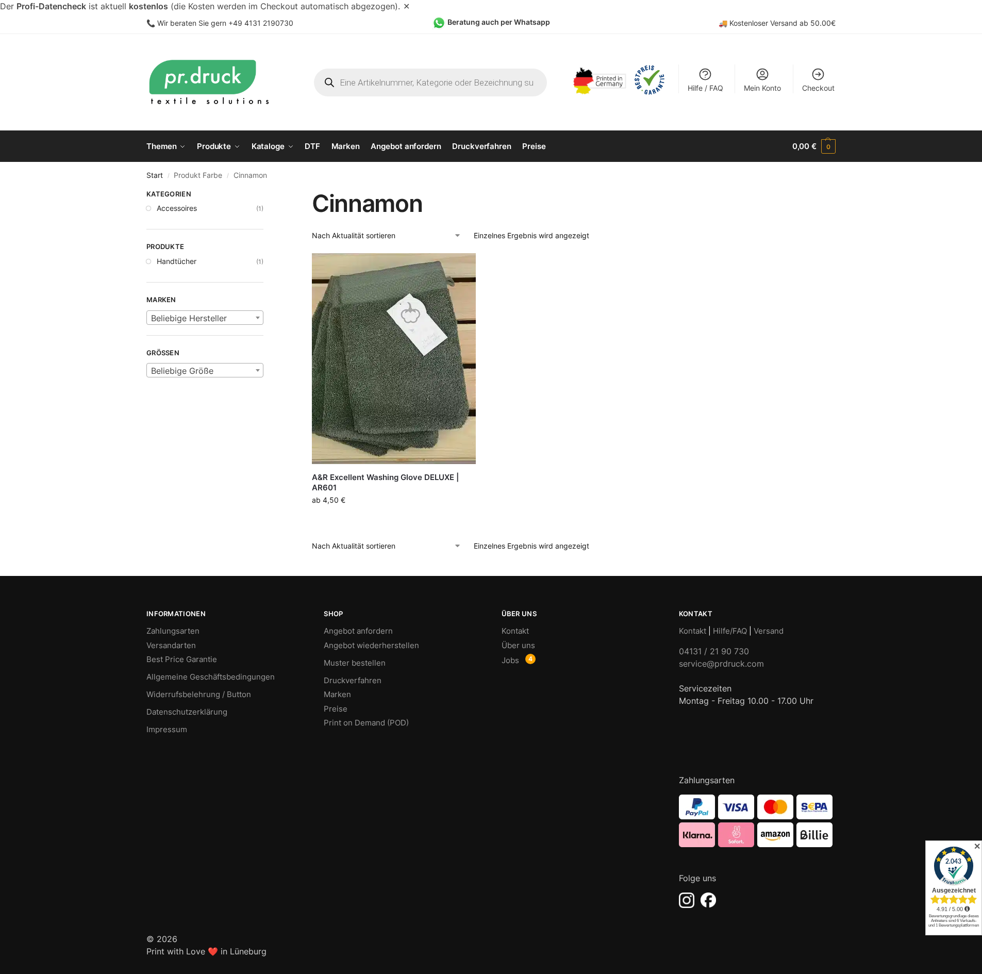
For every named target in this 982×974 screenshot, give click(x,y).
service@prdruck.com (721, 663)
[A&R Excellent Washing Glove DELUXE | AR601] (394, 358)
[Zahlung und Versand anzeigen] (757, 821)
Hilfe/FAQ (730, 631)
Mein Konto (762, 88)
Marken (337, 694)
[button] (814, 146)
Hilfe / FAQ (705, 88)
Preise (335, 709)
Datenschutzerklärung (186, 712)
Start (154, 175)
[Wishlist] (460, 268)
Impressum (166, 729)
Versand (769, 631)
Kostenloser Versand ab (769, 23)
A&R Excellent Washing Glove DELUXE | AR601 (385, 482)
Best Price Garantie (181, 659)
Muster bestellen (355, 663)
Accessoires (177, 208)
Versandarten (171, 645)
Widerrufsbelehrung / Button (198, 694)
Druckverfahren (352, 680)
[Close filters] (266, 195)
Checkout (818, 88)
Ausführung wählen (394, 521)
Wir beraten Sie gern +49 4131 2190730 (225, 23)
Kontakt (515, 631)
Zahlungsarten (172, 631)
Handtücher (176, 261)
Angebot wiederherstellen (371, 645)
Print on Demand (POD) (366, 723)
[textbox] (205, 318)
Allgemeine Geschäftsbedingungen (210, 677)
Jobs (510, 660)
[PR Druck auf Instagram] (686, 900)
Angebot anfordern (358, 631)
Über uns (518, 645)
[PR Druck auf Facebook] (708, 900)
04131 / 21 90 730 (714, 651)
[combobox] (204, 317)
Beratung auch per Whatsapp (498, 22)
